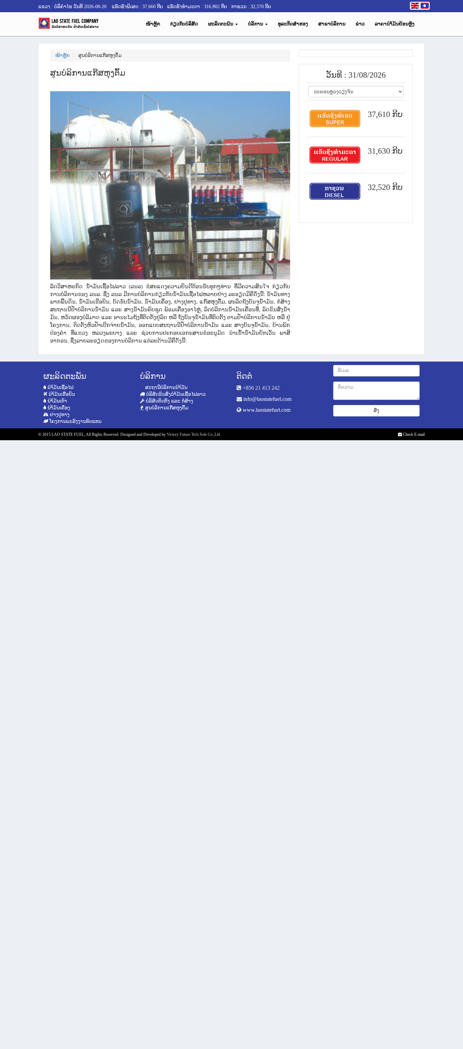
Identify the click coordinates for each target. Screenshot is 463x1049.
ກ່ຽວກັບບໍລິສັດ (184, 23)
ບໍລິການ (256, 23)
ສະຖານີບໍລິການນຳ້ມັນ (165, 387)
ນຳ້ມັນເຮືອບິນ (61, 394)
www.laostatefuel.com (266, 410)
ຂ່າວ (360, 23)
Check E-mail (413, 434)
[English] (415, 6)
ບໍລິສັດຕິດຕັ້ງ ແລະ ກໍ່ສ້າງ (168, 401)
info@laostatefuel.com (267, 399)
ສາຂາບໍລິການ (331, 23)
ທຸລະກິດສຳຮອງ (293, 23)
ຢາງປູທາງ (58, 414)
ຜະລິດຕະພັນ (221, 23)
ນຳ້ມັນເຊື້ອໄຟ (60, 387)
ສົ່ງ (376, 410)
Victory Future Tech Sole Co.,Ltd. (194, 434)
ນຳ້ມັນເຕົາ (56, 401)
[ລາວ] (425, 6)
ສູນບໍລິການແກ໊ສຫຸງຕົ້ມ (166, 407)
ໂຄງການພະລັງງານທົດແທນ (74, 421)
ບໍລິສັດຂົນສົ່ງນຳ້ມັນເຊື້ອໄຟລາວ (175, 394)
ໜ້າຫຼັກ (153, 23)
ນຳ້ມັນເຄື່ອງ (58, 407)
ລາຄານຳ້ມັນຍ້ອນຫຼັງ (395, 23)
